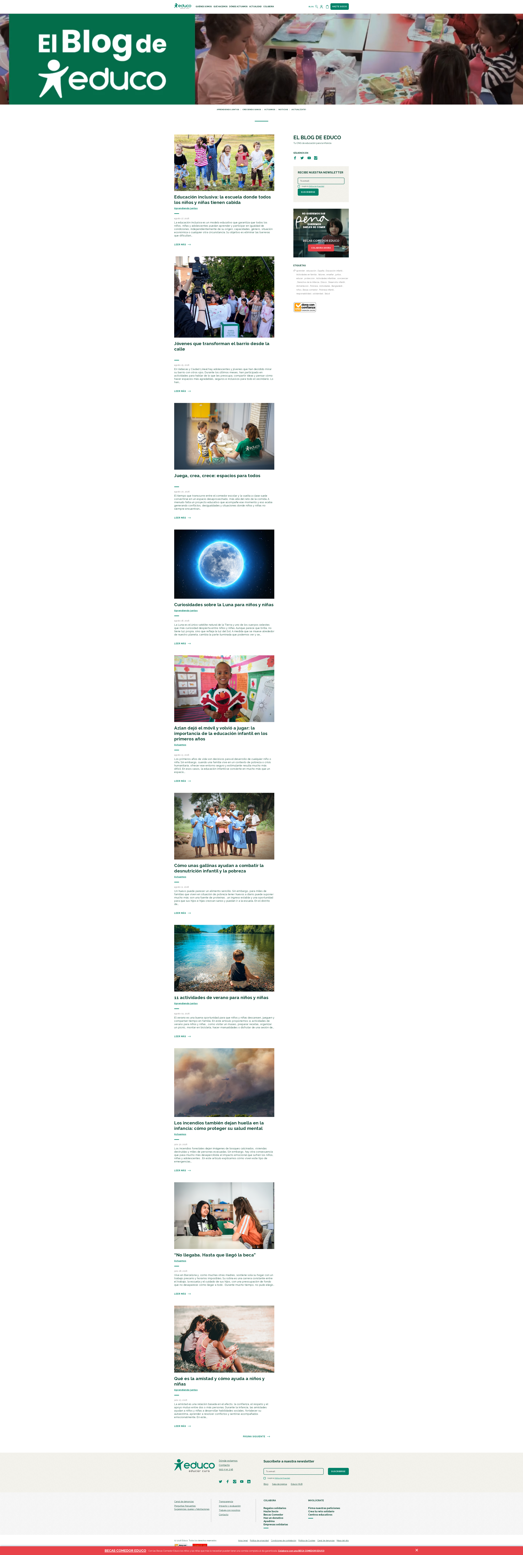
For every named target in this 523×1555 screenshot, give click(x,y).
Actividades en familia (306, 274)
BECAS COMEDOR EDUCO (125, 1551)
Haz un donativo (273, 1517)
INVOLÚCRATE (316, 1500)
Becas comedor (310, 290)
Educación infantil (334, 271)
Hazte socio (339, 6)
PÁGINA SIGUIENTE (254, 1436)
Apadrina (269, 1521)
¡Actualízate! (298, 110)
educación (311, 271)
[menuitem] (204, 6)
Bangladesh (337, 286)
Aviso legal (243, 1540)
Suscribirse (308, 192)
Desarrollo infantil (336, 282)
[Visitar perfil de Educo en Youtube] (309, 158)
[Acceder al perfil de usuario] (322, 6)
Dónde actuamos (238, 6)
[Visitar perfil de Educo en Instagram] (315, 158)
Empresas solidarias (276, 1524)
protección (309, 278)
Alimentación (302, 286)
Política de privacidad (259, 1540)
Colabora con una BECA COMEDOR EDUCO (301, 1551)
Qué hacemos (220, 6)
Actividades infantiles (326, 278)
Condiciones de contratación (283, 1540)
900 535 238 (226, 1469)
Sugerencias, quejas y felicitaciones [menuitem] (191, 1509)
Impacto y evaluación (230, 1506)
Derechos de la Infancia (308, 282)
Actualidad (255, 6)
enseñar (330, 274)
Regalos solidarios (275, 1508)
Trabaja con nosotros (229, 1510)
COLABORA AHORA (321, 248)
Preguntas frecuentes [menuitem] (185, 1506)
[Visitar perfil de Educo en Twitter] (302, 158)
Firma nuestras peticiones (324, 1508)
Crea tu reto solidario (321, 1511)
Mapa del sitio (343, 1540)
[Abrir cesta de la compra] (327, 7)
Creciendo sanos (251, 110)
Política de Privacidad (316, 186)
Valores (321, 274)
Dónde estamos (228, 1460)
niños (298, 290)
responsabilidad (303, 294)
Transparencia (226, 1501)
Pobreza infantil (326, 290)
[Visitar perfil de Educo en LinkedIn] (248, 1481)
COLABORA (270, 1500)
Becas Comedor (273, 1514)
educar (299, 278)
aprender (300, 271)
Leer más (180, 244)
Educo (324, 282)
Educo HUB (296, 1484)
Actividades (324, 286)
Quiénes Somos (204, 6)
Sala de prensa (279, 1484)
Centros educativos (320, 1514)
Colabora (268, 6)
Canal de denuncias (184, 1501)
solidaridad (318, 294)
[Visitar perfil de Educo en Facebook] (295, 158)
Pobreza (314, 286)
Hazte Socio (271, 1511)
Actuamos (269, 110)
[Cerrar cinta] (416, 1550)
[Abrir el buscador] (316, 7)
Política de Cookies (306, 1540)
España (321, 271)
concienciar (342, 278)
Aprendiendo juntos (228, 110)
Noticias (283, 110)
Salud (327, 294)
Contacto (224, 1465)
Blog (311, 7)
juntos (338, 274)
